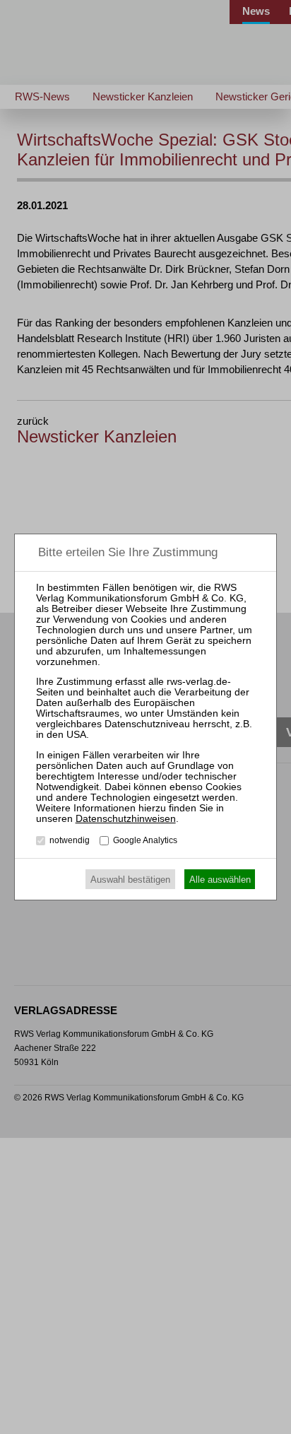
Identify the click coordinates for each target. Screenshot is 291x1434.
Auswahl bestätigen (130, 879)
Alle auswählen (220, 879)
